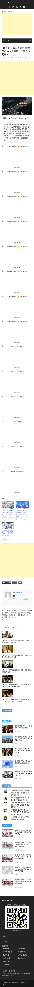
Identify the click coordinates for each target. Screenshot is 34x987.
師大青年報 (7, 949)
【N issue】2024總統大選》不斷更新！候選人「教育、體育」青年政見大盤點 (16, 700)
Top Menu (8, 2)
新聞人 (15, 57)
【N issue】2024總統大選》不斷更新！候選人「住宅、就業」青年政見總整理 (16, 686)
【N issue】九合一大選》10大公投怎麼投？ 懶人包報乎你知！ (26, 613)
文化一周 (6, 964)
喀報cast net (21, 949)
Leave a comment (25, 57)
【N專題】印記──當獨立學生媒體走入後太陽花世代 (23, 762)
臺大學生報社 (7, 952)
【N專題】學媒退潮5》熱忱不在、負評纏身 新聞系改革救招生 (23, 773)
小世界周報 (7, 958)
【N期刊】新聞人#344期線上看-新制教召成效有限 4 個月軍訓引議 (23, 869)
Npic (20, 582)
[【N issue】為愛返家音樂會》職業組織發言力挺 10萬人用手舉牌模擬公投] (8, 525)
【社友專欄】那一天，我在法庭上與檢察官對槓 (23, 727)
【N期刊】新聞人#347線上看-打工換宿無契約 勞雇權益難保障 (23, 832)
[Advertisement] (17, 24)
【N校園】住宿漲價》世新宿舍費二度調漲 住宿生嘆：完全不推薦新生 (20, 793)
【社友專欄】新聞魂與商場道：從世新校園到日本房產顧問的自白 (23, 738)
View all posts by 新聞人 (20, 600)
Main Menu (8, 41)
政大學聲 (6, 955)
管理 (3, 936)
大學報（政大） (22, 955)
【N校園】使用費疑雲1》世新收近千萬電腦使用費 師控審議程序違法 (20, 805)
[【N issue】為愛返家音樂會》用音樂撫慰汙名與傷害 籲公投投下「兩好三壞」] (8, 504)
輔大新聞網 (21, 958)
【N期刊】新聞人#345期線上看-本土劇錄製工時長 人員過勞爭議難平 (23, 857)
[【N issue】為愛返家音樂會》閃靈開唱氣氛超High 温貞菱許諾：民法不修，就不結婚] (22, 504)
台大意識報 (21, 952)
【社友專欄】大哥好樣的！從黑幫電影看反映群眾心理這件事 (23, 750)
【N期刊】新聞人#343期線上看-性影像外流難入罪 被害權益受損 (23, 881)
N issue (15, 582)
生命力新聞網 (7, 961)
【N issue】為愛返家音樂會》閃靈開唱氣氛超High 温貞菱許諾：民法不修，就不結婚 (22, 512)
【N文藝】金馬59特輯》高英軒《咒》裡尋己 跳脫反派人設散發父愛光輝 (20, 812)
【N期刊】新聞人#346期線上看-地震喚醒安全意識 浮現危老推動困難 (23, 844)
